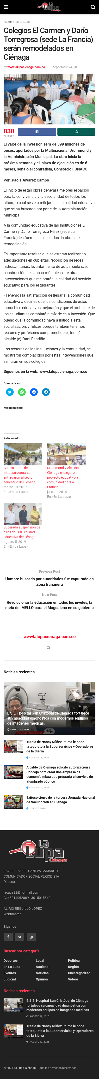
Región (73, 967)
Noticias (42, 973)
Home (8, 21)
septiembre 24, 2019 (66, 67)
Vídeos (73, 979)
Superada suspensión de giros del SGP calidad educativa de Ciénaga (22, 532)
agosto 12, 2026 (39, 757)
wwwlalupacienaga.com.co (26, 67)
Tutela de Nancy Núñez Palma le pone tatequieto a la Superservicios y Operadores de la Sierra (59, 746)
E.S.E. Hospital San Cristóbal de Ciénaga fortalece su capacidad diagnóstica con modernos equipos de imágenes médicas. (48, 718)
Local (40, 960)
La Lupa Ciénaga (25, 1068)
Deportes (11, 960)
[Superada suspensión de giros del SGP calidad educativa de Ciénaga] (23, 514)
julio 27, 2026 (37, 808)
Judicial (10, 979)
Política (74, 960)
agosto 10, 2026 (39, 787)
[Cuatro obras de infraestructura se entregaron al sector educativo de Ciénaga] (23, 454)
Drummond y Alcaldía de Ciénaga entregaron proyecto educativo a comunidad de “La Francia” (65, 477)
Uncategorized (79, 973)
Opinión (42, 979)
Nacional (43, 967)
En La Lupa (22, 21)
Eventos (10, 973)
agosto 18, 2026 (19, 729)
